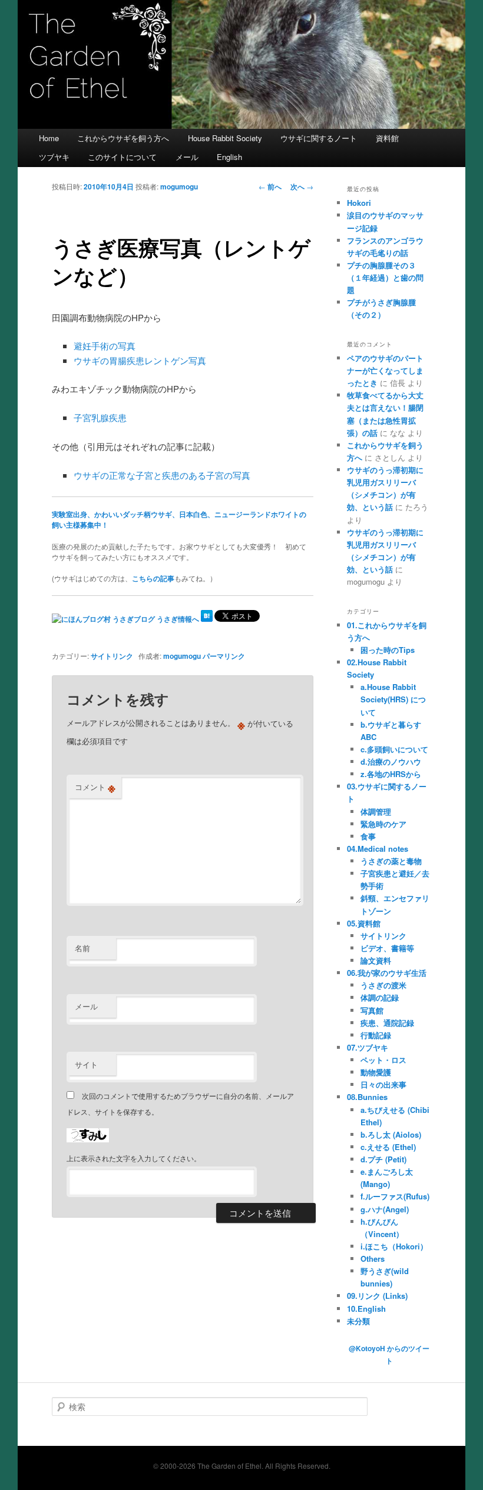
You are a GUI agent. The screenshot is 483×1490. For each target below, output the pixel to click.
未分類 (358, 1320)
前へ (270, 186)
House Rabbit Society (225, 138)
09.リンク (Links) (377, 1295)
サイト (86, 1064)
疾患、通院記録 (387, 1022)
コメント (95, 787)
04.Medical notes (377, 848)
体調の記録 (379, 997)
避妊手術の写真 (104, 345)
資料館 (387, 138)
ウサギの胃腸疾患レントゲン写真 (140, 360)
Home (49, 138)
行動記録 (375, 1035)
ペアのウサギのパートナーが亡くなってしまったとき (385, 370)
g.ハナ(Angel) (384, 1209)
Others (372, 1258)
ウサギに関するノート (318, 138)
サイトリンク (112, 656)
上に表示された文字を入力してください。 (134, 1158)
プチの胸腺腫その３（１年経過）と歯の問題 (385, 277)
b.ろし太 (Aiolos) (390, 1134)
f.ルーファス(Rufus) (394, 1196)
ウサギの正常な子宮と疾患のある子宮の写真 (162, 475)
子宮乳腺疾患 (100, 417)
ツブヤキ (54, 156)
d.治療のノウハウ (390, 761)
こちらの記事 (153, 578)
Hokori (359, 202)
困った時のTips (387, 649)
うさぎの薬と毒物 (391, 860)
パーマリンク (224, 656)
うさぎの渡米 (383, 985)
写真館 (371, 1010)
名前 (82, 948)
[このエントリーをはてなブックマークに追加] (207, 619)
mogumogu (179, 186)
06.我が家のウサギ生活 (386, 972)
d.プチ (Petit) (383, 1159)
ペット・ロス (383, 1059)
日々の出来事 (383, 1084)
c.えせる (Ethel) (388, 1146)
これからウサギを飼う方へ (123, 138)
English (229, 156)
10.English (366, 1308)
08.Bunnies (367, 1096)
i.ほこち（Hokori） (394, 1246)
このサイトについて (122, 156)
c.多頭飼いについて (394, 749)
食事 (368, 836)
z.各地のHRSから (390, 773)
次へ (301, 186)
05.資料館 (364, 923)
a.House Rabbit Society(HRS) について (393, 699)
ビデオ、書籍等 (387, 948)
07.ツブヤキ (367, 1047)
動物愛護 (375, 1072)
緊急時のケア (383, 823)
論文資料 (375, 960)
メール (187, 156)
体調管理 (375, 811)
